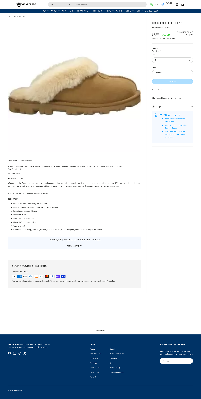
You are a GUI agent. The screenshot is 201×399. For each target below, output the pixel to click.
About (92, 349)
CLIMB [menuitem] (128, 11)
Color (154, 67)
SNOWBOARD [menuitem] (82, 11)
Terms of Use (95, 367)
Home (10, 16)
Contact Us (114, 358)
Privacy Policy (95, 372)
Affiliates (93, 363)
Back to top (100, 330)
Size (153, 55)
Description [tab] (12, 160)
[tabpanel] (74, 198)
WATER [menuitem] (119, 11)
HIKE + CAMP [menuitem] (98, 11)
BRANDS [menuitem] (148, 11)
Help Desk (94, 358)
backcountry (156, 28)
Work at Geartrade (117, 372)
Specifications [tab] (26, 160)
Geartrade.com (17, 390)
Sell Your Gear (95, 353)
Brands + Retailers (117, 353)
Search (112, 349)
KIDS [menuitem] (64, 11)
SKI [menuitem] (71, 11)
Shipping (155, 38)
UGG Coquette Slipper (20, 16)
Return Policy (115, 367)
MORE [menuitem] (138, 11)
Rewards (93, 377)
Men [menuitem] (44, 11)
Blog (112, 363)
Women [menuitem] (54, 11)
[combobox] (97, 4)
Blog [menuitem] (156, 11)
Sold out (172, 82)
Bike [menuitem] (109, 11)
